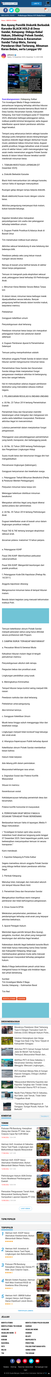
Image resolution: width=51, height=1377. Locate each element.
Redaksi (6, 1367)
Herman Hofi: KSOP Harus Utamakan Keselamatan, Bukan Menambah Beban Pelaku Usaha (16, 1163)
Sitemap (13, 1367)
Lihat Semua (25, 1208)
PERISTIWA (30, 1343)
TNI (2, 1353)
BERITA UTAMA (11, 20)
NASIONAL (5, 1343)
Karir (25, 1370)
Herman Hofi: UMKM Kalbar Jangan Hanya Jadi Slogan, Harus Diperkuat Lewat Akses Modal (18, 1298)
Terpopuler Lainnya (25, 1311)
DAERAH (29, 1326)
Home (3, 20)
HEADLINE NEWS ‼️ (8, 1333)
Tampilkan (44, 1116)
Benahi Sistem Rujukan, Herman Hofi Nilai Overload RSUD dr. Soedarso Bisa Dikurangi (20, 1283)
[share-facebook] (5, 10)
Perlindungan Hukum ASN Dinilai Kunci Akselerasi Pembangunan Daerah (16, 1178)
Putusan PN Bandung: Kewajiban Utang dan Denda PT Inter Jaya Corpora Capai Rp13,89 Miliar (16, 1131)
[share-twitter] (11, 10)
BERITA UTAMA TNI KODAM (11, 1326)
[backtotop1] (49, 1373)
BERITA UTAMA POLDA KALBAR (37, 1323)
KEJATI (28, 1336)
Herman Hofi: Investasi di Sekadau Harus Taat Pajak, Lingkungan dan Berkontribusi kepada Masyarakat (17, 1147)
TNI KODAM (30, 1353)
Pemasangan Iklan (41, 1367)
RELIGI (3, 1350)
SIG (46, 1373)
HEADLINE (5, 1329)
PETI (3, 1346)
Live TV (36, 3)
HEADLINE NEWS (32, 1329)
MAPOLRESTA (31, 1340)
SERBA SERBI (31, 1350)
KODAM (4, 1340)
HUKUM (4, 1336)
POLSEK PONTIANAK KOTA (35, 1346)
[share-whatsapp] (17, 10)
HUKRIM (21, 999)
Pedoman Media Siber (25, 1367)
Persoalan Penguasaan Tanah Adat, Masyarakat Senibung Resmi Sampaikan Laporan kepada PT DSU (18, 1194)
